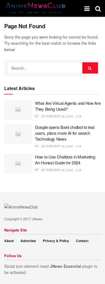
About (9, 240)
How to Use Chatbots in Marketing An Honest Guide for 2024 (65, 159)
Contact (82, 240)
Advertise (28, 240)
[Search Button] (90, 68)
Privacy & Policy (56, 240)
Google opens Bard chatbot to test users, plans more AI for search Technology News (64, 133)
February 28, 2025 (58, 116)
